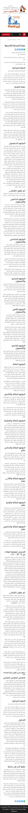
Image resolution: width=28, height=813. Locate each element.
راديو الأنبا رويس (6, 34)
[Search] (12, 34)
